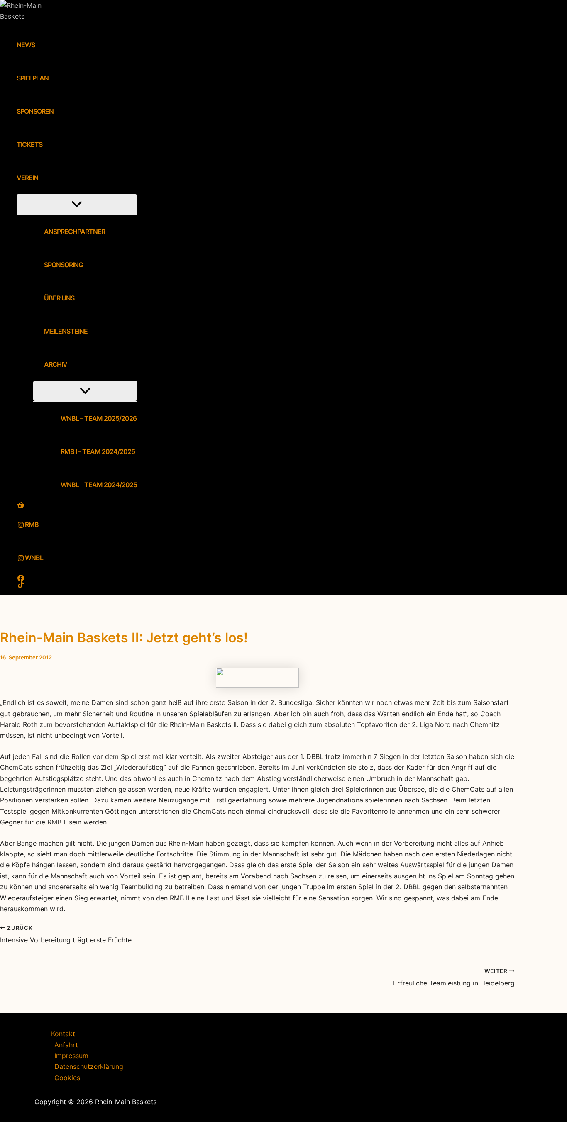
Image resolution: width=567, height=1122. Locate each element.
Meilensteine (66, 331)
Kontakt (63, 1033)
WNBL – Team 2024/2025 (99, 485)
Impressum (71, 1055)
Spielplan (33, 78)
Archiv (55, 365)
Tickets (29, 145)
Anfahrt (66, 1045)
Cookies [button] (67, 1077)
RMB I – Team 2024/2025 (98, 452)
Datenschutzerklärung (88, 1066)
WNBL (34, 558)
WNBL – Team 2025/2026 (99, 419)
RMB (32, 525)
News (26, 45)
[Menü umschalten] (77, 205)
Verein (27, 178)
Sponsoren (35, 111)
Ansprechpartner (74, 232)
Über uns (59, 298)
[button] (43, 178)
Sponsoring (63, 265)
